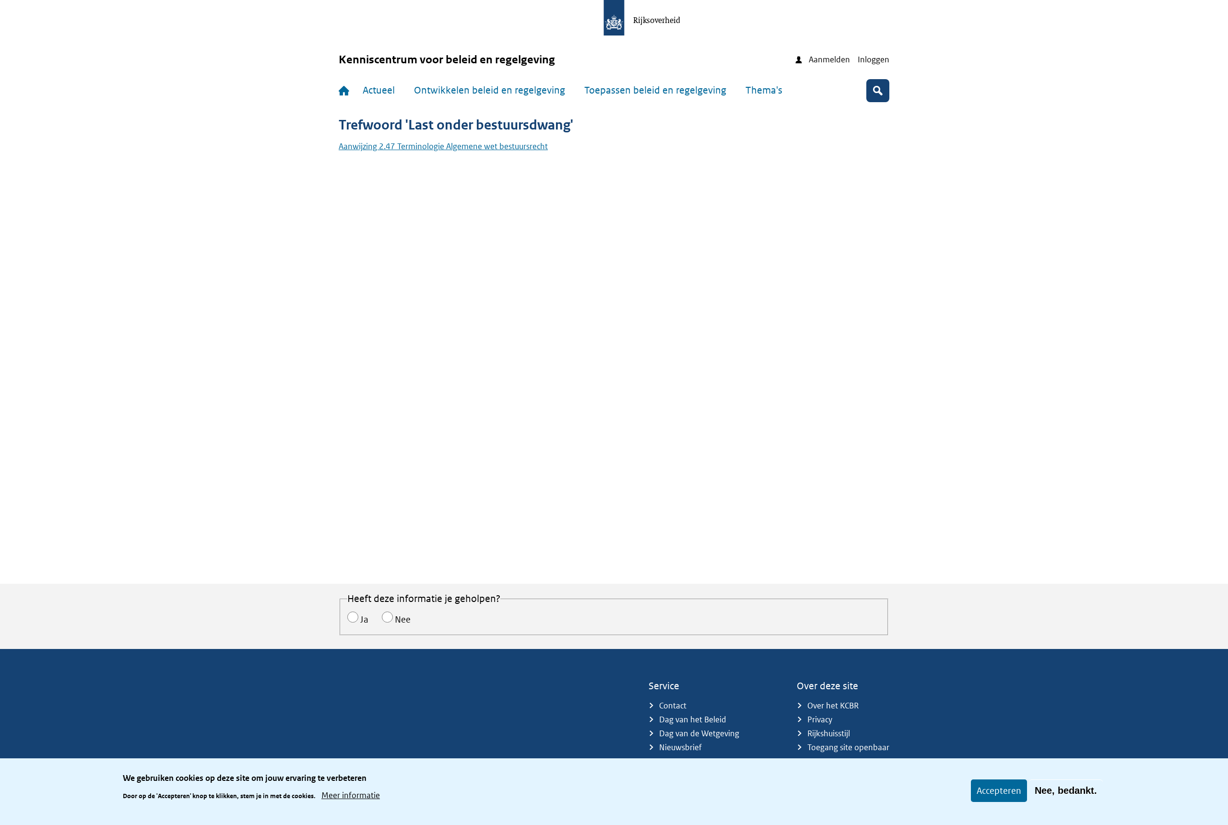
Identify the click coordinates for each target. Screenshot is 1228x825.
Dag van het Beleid (692, 719)
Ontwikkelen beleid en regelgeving (489, 90)
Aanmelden (829, 59)
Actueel (379, 90)
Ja (364, 619)
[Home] (346, 90)
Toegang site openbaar (848, 747)
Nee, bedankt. (1066, 790)
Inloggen (873, 59)
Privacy (819, 719)
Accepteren (999, 790)
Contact (672, 705)
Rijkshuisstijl (828, 733)
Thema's (763, 90)
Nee (403, 619)
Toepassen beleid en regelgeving (655, 90)
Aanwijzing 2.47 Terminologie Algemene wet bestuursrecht (443, 146)
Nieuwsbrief (680, 747)
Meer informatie (350, 795)
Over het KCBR (833, 705)
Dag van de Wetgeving (699, 733)
